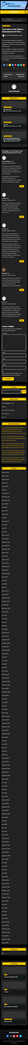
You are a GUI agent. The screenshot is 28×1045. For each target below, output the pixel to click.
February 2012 (5, 559)
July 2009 (4, 657)
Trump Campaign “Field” (8, 403)
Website (4, 365)
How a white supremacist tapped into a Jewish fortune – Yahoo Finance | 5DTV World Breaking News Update (13, 452)
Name (4, 352)
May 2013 (4, 528)
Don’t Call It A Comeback (8, 410)
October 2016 (5, 486)
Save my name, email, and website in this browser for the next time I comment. (12, 374)
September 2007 (6, 733)
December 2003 (6, 887)
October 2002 (5, 935)
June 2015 (4, 507)
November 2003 (6, 890)
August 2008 (5, 695)
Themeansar (14, 1043)
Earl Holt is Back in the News (19, 433)
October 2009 (5, 646)
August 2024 (5, 476)
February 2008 (5, 716)
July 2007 (4, 740)
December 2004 (6, 845)
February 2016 (5, 493)
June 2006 (4, 786)
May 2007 (4, 747)
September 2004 (6, 855)
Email (3, 358)
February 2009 (5, 674)
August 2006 (5, 779)
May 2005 (4, 827)
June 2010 (4, 618)
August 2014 (5, 514)
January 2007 (5, 761)
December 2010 (6, 598)
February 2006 (5, 800)
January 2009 (5, 678)
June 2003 (4, 908)
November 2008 (6, 685)
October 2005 (5, 810)
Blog (3, 953)
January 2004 (5, 883)
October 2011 (5, 570)
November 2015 (6, 497)
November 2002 (6, 932)
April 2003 (4, 915)
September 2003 (6, 897)
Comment (5, 333)
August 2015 (5, 503)
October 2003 (5, 894)
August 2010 (5, 611)
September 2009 (6, 650)
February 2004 (5, 880)
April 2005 (4, 831)
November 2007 (6, 726)
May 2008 (4, 706)
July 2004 (4, 862)
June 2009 (4, 660)
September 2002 (6, 939)
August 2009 (5, 653)
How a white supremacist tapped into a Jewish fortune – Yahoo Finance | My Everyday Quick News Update (13, 445)
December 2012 (6, 542)
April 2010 (4, 625)
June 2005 (4, 824)
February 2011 (5, 591)
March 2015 (5, 510)
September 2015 (6, 500)
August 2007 (5, 737)
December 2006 (6, 765)
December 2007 (6, 723)
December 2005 (6, 807)
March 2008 (5, 713)
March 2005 (5, 834)
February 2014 (5, 521)
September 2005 (6, 814)
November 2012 (6, 545)
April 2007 (4, 751)
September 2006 (6, 775)
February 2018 (5, 479)
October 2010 (5, 605)
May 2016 (4, 490)
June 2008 (4, 702)
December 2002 (6, 929)
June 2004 (4, 866)
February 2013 (5, 535)
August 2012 (5, 552)
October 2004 (5, 852)
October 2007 (5, 730)
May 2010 (4, 622)
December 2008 (6, 681)
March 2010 (5, 629)
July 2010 (4, 615)
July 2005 (4, 821)
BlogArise (21, 1041)
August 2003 (5, 901)
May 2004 (4, 869)
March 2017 (5, 483)
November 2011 (5, 566)
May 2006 (4, 789)
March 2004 (5, 876)
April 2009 (4, 667)
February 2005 (5, 838)
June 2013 (4, 524)
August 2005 (5, 817)
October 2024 (5, 472)
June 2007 (4, 744)
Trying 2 (4, 406)
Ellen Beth (5, 273)
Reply (21, 186)
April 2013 (4, 531)
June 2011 (4, 584)
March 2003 (5, 918)
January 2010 (5, 636)
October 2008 (5, 688)
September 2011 (6, 573)
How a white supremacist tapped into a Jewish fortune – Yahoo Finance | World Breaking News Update (13, 459)
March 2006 (5, 796)
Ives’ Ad (5, 124)
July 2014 (4, 517)
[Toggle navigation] (2, 12)
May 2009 (4, 664)
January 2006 (5, 803)
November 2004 (6, 848)
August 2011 (5, 577)
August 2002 (5, 942)
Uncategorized (6, 25)
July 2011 (4, 580)
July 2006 (4, 782)
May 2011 (4, 587)
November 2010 (6, 601)
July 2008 (4, 699)
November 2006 (6, 768)
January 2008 (5, 719)
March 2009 (5, 671)
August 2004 (5, 859)
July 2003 (4, 904)
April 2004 (4, 873)
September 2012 (6, 549)
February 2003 (5, 922)
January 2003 (5, 925)
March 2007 (5, 754)
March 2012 (5, 556)
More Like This (7, 109)
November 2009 (6, 643)
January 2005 (5, 841)
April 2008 (4, 709)
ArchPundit (13, 12)
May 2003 (4, 911)
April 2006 (4, 793)
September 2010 (6, 608)
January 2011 (5, 594)
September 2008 (6, 692)
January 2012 (5, 563)
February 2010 (5, 632)
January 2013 (5, 538)
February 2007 (5, 758)
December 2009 (6, 639)
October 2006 (5, 772)
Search (14, 387)
